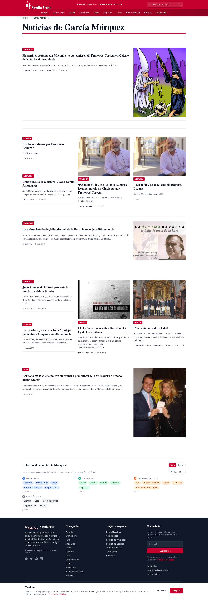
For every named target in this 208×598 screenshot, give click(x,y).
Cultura (147, 12)
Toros (119, 12)
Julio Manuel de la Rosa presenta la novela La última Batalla (45, 289)
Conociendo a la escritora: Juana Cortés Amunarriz (48, 183)
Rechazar (161, 590)
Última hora (58, 12)
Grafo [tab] (180, 465)
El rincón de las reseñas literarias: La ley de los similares (102, 330)
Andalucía (84, 12)
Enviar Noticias (154, 574)
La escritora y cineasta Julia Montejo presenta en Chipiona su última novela (47, 332)
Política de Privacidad (116, 539)
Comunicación (133, 12)
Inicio (25, 17)
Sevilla (72, 12)
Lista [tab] (172, 465)
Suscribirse (165, 550)
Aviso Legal (111, 551)
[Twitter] (31, 558)
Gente (96, 12)
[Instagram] (36, 558)
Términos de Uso (114, 547)
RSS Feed (70, 575)
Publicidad (152, 566)
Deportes (108, 12)
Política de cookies (57, 594)
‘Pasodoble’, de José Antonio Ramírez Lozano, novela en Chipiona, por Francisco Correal (102, 188)
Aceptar (176, 590)
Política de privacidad (165, 560)
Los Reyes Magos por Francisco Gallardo (43, 145)
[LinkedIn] (41, 558)
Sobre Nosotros (113, 532)
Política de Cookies (115, 543)
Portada (45, 12)
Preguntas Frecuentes (157, 570)
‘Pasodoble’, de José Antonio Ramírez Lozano (157, 186)
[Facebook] (26, 558)
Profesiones (161, 12)
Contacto (110, 555)
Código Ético (112, 535)
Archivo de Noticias (75, 571)
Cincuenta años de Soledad (150, 328)
